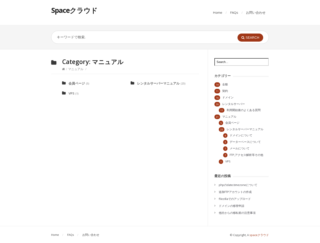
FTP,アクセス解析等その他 (246, 155)
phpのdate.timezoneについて (238, 185)
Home (217, 12)
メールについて (239, 148)
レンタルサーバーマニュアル (158, 83)
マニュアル (75, 69)
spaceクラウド (259, 235)
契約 (225, 91)
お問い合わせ (256, 12)
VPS (71, 93)
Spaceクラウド (74, 10)
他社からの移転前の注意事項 (237, 213)
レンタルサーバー (233, 104)
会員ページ (77, 83)
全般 (225, 84)
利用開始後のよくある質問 (244, 110)
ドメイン (228, 97)
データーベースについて (245, 142)
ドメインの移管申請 (231, 206)
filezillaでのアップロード (235, 199)
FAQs (234, 12)
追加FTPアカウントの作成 (235, 192)
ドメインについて (241, 135)
